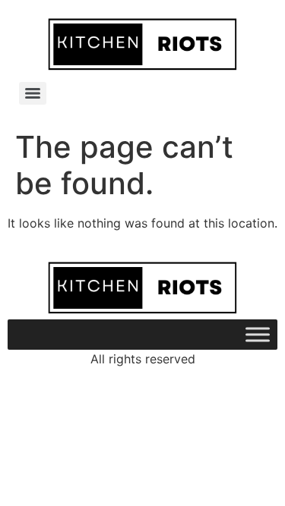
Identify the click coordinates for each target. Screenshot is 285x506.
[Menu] (32, 93)
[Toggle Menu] (257, 335)
